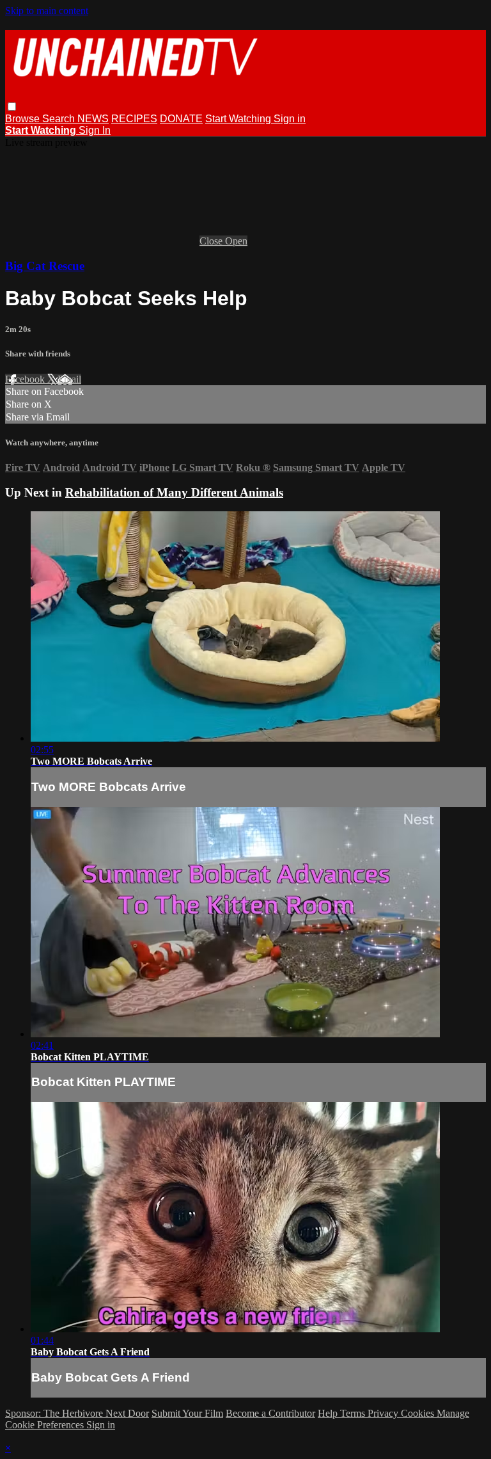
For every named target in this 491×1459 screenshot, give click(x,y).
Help (329, 1413)
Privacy (384, 1413)
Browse (23, 118)
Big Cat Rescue (44, 266)
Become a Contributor (270, 1413)
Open (236, 240)
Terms (354, 1413)
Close (212, 240)
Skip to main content (46, 10)
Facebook (26, 379)
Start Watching (239, 118)
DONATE (181, 118)
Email (69, 379)
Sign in (290, 118)
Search (59, 118)
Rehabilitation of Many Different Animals (174, 492)
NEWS (93, 118)
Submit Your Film (187, 1413)
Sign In (95, 130)
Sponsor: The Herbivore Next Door (77, 1413)
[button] (12, 106)
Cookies (419, 1413)
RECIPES (134, 118)
